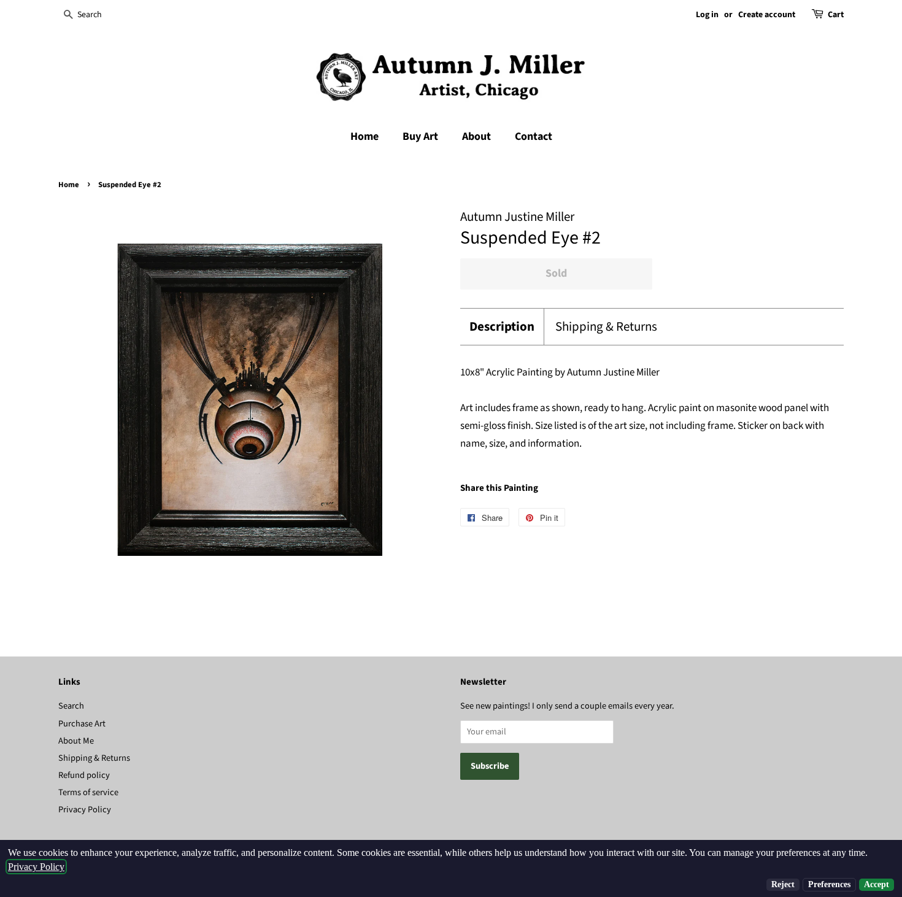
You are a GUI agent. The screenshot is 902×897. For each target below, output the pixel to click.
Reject (783, 884)
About (476, 136)
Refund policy (84, 775)
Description (501, 327)
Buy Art (420, 136)
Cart (836, 15)
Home (364, 136)
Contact (533, 136)
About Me (76, 740)
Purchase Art (82, 723)
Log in (707, 15)
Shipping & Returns (606, 327)
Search (71, 705)
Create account (766, 15)
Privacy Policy (84, 809)
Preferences (829, 884)
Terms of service (88, 792)
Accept (876, 884)
